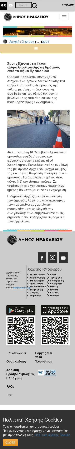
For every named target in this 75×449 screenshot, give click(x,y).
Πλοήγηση (14, 378)
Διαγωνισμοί (37, 280)
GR (3, 5)
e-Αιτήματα (56, 283)
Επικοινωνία (16, 353)
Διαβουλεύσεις (38, 286)
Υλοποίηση (43, 361)
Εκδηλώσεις (36, 289)
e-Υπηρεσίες (57, 280)
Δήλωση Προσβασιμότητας (17, 372)
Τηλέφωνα (56, 277)
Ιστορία (54, 289)
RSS (9, 395)
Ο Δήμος (28, 41)
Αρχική (14, 41)
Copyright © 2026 (43, 355)
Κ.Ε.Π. (53, 274)
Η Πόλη (54, 286)
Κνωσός (54, 292)
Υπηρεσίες (35, 295)
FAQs (10, 386)
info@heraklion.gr (21, 287)
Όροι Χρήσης (16, 361)
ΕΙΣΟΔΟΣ (68, 5)
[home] (28, 19)
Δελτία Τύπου (37, 274)
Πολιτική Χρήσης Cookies (52, 435)
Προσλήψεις (36, 283)
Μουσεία (55, 295)
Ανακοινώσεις (37, 277)
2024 (45, 41)
